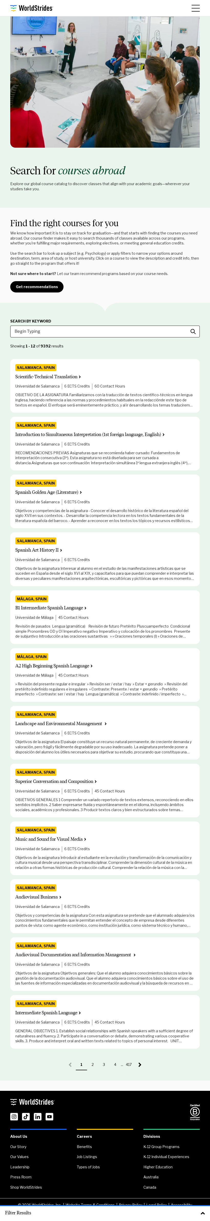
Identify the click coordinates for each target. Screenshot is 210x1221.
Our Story (18, 1146)
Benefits (84, 1146)
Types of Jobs (88, 1167)
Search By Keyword (30, 321)
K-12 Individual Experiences (166, 1156)
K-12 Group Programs (161, 1146)
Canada (149, 1187)
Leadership (19, 1167)
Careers (84, 1136)
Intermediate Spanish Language (46, 1013)
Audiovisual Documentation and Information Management (73, 955)
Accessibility (181, 1205)
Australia (151, 1177)
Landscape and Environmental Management (59, 723)
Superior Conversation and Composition (54, 781)
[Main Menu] (196, 8)
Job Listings (87, 1156)
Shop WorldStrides (26, 1187)
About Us (18, 1136)
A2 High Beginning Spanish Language (52, 666)
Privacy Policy (130, 1205)
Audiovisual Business (36, 897)
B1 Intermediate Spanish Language (49, 608)
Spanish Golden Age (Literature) (46, 492)
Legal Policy (156, 1205)
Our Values (19, 1156)
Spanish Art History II (37, 550)
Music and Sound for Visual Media (49, 839)
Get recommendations (37, 287)
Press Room (21, 1177)
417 (130, 1066)
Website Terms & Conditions (90, 1205)
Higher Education (158, 1167)
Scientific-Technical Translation (46, 377)
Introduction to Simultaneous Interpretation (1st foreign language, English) (88, 434)
